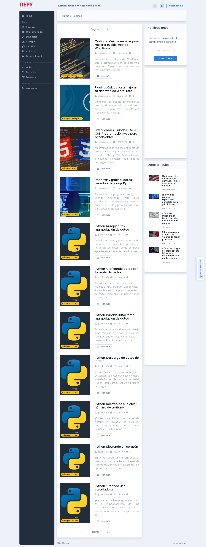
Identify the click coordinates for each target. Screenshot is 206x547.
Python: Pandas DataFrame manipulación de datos (114, 317)
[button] (37, 13)
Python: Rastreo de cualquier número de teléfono (115, 406)
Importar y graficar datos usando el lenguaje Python (114, 181)
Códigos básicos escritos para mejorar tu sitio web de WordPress (117, 44)
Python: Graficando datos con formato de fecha (116, 270)
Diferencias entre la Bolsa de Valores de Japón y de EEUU (171, 236)
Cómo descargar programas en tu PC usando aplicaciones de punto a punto (171, 253)
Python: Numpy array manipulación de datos (112, 228)
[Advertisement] (37, 112)
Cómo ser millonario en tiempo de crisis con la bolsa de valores (170, 218)
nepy (66, 543)
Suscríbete (165, 58)
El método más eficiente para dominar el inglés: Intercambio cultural (171, 181)
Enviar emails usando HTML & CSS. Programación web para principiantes (116, 133)
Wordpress (76, 76)
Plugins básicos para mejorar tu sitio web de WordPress (116, 89)
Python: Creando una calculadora (110, 488)
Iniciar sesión (175, 5)
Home (65, 15)
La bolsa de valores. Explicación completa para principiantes (170, 199)
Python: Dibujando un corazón (116, 447)
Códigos (66, 76)
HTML (73, 168)
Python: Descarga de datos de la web (117, 359)
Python (74, 214)
